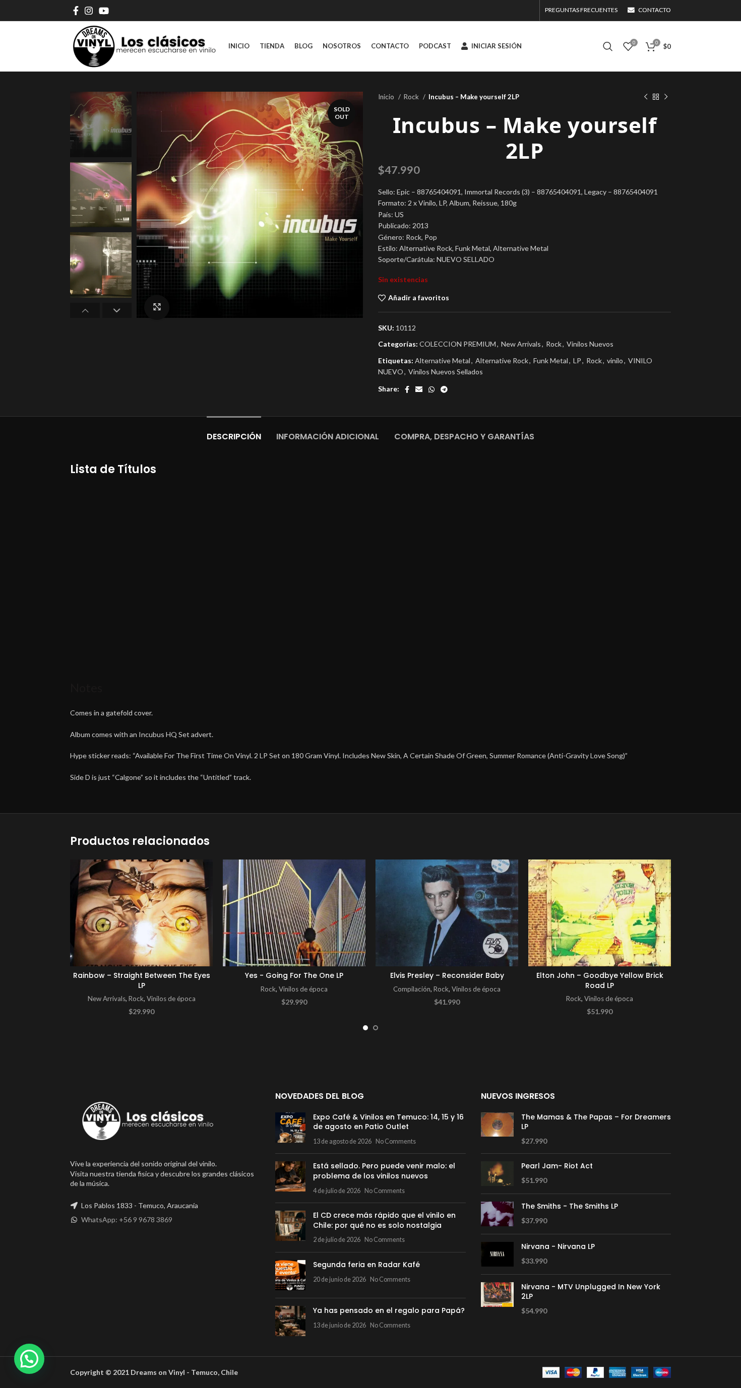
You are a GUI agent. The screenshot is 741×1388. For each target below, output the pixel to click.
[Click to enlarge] (156, 307)
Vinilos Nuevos (590, 344)
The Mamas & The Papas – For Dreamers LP (596, 1122)
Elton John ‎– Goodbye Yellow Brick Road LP (599, 980)
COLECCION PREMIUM (457, 344)
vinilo (615, 360)
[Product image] (141, 913)
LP (577, 360)
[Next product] (666, 97)
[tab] (234, 431)
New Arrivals (521, 344)
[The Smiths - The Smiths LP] (497, 1214)
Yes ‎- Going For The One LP (294, 975)
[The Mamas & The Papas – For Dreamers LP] (497, 1129)
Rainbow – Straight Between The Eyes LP (141, 980)
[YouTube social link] (104, 10)
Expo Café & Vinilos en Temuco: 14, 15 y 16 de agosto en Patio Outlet (388, 1122)
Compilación (411, 989)
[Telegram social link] (444, 389)
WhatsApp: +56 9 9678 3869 (126, 1219)
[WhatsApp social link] (431, 389)
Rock (412, 97)
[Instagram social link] (89, 10)
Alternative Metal (442, 360)
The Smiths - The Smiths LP (569, 1206)
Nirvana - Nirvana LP (558, 1246)
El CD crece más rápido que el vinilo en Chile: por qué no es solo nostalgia (384, 1220)
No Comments (396, 1141)
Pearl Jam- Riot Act (557, 1166)
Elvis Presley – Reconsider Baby (447, 975)
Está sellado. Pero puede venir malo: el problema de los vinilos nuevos (384, 1171)
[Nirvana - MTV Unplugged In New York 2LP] (497, 1299)
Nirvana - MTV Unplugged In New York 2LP (590, 1292)
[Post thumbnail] (290, 1129)
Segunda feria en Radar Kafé (366, 1265)
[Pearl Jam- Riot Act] (497, 1173)
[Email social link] (418, 389)
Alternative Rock (501, 360)
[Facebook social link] (76, 10)
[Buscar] (608, 46)
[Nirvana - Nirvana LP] (497, 1254)
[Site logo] (144, 45)
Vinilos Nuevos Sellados (445, 371)
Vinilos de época (171, 999)
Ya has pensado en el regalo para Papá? (389, 1310)
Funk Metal (550, 360)
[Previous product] (646, 97)
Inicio (387, 97)
